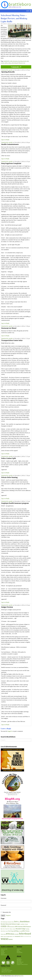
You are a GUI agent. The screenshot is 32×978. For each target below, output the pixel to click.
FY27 (8, 928)
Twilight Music (9, 936)
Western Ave (21, 63)
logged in (10, 731)
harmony (15, 61)
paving (20, 931)
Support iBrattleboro (22, 964)
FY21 (4, 928)
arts (2, 921)
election (20, 926)
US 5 (13, 936)
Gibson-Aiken (12, 928)
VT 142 (29, 936)
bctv (16, 921)
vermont (17, 936)
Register (8, 915)
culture (3, 950)
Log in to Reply (5, 139)
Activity (19, 960)
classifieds (19, 952)
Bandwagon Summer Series (8, 921)
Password (3, 905)
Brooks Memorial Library (8, 924)
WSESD (4, 939)
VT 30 (26, 936)
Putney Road (3, 934)
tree (2, 936)
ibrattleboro (4, 954)
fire (1, 929)
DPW (16, 926)
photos (18, 951)
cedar (11, 61)
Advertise (19, 963)
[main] (16, 373)
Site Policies (20, 962)
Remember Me (6, 912)
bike (19, 921)
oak (28, 61)
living (2, 951)
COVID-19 (5, 926)
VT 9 (24, 936)
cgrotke (11, 70)
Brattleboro (25, 921)
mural (24, 61)
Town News (20, 23)
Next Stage (10, 931)
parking (16, 931)
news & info (4, 949)
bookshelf (6, 61)
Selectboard (15, 63)
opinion (3, 952)
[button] (27, 10)
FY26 (6, 929)
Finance (28, 926)
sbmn (9, 63)
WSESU (11, 939)
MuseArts (20, 976)
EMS (24, 926)
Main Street (3, 931)
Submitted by (5, 70)
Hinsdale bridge (20, 929)
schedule (17, 934)
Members (19, 959)
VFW (21, 936)
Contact (19, 958)
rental (2, 63)
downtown (12, 926)
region (2, 953)
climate (26, 924)
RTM (8, 934)
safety (6, 63)
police (23, 931)
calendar (19, 949)
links (18, 950)
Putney (27, 931)
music (7, 931)
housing (20, 61)
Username (3, 898)
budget (18, 924)
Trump (4, 936)
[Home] (16, 4)
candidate (22, 924)
